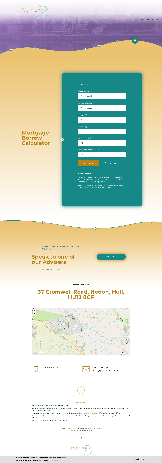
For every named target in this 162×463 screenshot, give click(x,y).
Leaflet (128, 354)
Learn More (53, 460)
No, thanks (136, 459)
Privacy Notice (81, 403)
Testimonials (125, 7)
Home (72, 7)
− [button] (34, 313)
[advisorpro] (35, 12)
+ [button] (34, 310)
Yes (143, 459)
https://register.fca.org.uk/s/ (92, 413)
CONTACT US (111, 257)
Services (89, 7)
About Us (80, 7)
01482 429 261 (50, 367)
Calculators (100, 7)
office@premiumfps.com (105, 370)
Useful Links (113, 7)
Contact (137, 7)
